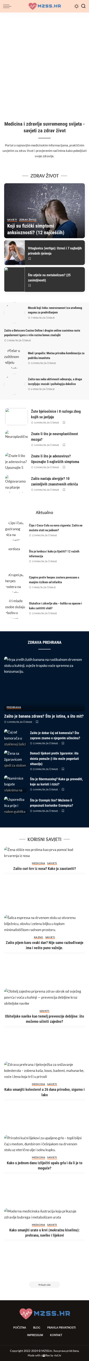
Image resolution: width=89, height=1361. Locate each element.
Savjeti (12, 219)
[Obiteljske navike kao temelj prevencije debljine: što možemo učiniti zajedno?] (44, 997)
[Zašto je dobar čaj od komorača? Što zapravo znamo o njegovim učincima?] (15, 738)
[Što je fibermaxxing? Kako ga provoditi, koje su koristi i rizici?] (15, 784)
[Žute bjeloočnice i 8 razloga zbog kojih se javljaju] (16, 416)
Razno (38, 937)
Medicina (38, 863)
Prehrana (14, 707)
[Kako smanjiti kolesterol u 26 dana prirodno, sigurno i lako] (44, 1071)
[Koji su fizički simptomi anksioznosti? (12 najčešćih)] (44, 210)
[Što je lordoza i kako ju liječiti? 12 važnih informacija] (15, 556)
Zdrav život (28, 219)
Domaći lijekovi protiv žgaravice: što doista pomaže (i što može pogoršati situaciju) (54, 758)
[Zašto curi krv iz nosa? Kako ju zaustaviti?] (44, 853)
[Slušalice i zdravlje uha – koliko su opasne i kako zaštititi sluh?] (15, 608)
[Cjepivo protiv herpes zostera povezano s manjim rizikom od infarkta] (15, 582)
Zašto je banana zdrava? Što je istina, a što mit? (44, 716)
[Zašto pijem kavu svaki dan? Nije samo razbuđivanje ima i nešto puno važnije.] (44, 924)
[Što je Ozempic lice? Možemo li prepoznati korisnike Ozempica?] (15, 805)
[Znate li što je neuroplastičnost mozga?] (16, 439)
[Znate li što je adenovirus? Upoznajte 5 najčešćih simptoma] (16, 461)
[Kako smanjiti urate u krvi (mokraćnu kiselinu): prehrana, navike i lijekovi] (44, 1214)
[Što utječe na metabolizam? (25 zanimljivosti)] (14, 279)
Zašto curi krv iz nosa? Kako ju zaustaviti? (44, 868)
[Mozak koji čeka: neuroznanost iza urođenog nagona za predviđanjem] (14, 312)
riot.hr (57, 1355)
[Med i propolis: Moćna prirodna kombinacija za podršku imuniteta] (14, 358)
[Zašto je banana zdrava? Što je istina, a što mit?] (44, 684)
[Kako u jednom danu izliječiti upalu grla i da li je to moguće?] (44, 1144)
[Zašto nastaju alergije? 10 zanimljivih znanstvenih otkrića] (16, 483)
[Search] (83, 6)
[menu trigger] (8, 6)
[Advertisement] (44, 59)
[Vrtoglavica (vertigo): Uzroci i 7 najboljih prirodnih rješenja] (14, 252)
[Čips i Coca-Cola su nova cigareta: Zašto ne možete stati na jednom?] (15, 530)
